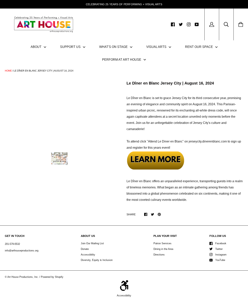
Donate (85, 249)
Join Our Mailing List (92, 243)
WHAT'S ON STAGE (113, 46)
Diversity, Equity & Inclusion (97, 260)
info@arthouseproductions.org (21, 250)
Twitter (219, 249)
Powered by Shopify (52, 276)
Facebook (220, 243)
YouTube (220, 260)
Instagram (220, 254)
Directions (159, 254)
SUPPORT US (70, 46)
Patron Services (162, 243)
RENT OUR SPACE (199, 46)
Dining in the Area (163, 249)
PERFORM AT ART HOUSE (122, 59)
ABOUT (36, 46)
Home (8, 70)
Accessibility (88, 254)
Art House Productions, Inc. (23, 276)
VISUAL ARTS (156, 46)
